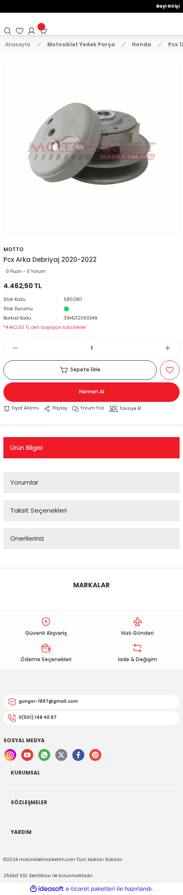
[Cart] (43, 31)
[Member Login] (31, 31)
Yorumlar (24, 482)
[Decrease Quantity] (11, 348)
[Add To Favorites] (170, 370)
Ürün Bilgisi (26, 447)
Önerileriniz (27, 538)
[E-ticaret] (90, 889)
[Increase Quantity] (172, 348)
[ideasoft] (47, 889)
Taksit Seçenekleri (38, 510)
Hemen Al (91, 391)
